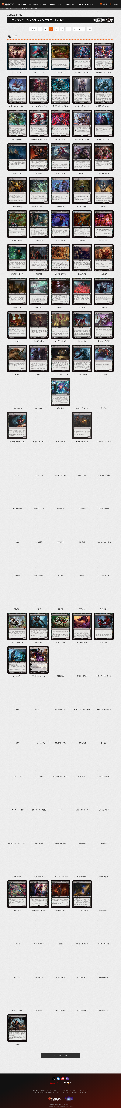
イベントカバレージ (71, 4)
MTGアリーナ (89, 4)
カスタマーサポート (65, 1090)
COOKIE (58, 1093)
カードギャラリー (16, 8)
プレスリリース (66, 1093)
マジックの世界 (33, 4)
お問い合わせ (82, 1093)
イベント (60, 4)
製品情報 (52, 4)
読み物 (81, 4)
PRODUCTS (8, 8)
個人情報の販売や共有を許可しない (44, 1093)
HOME (3, 8)
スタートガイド (21, 4)
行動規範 (42, 1090)
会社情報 (74, 1093)
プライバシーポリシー (52, 1090)
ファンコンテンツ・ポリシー (80, 1090)
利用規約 (35, 1090)
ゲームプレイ (44, 4)
